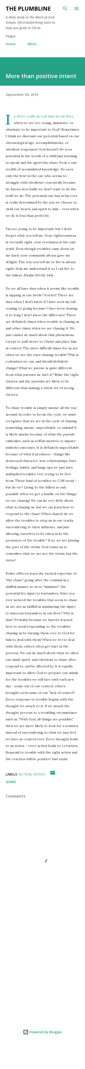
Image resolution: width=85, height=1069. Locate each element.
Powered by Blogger (45, 1032)
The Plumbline (28, 8)
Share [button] (11, 782)
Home (10, 44)
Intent (39, 774)
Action (25, 774)
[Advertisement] (42, 966)
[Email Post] (52, 774)
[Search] (65, 8)
